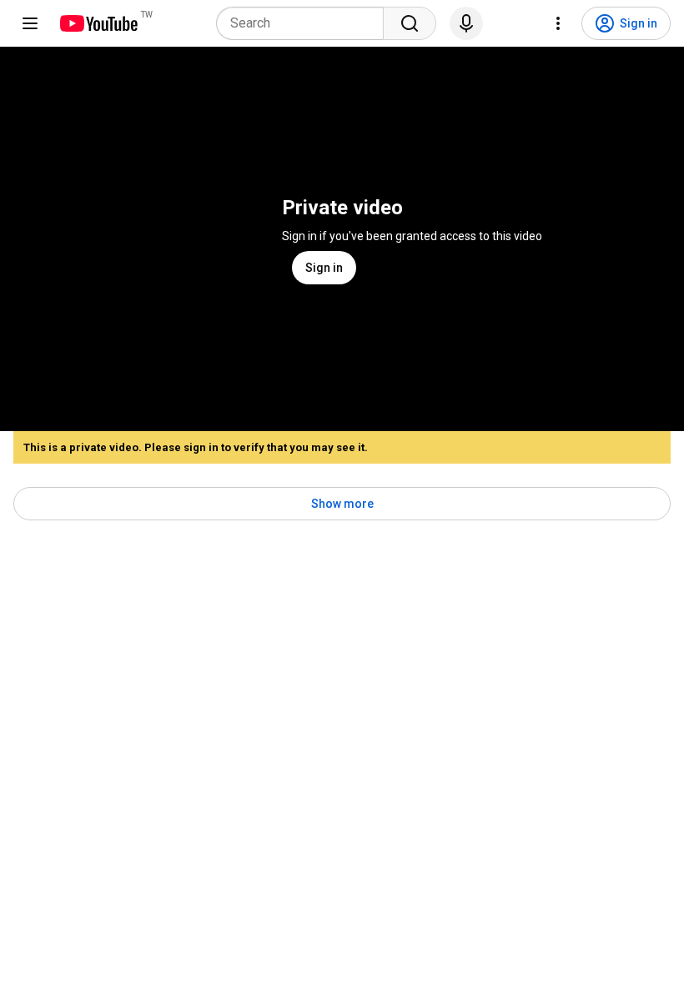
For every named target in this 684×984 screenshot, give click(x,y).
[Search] (409, 23)
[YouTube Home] (98, 23)
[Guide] (30, 23)
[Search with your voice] (466, 23)
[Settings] (558, 23)
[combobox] (305, 23)
